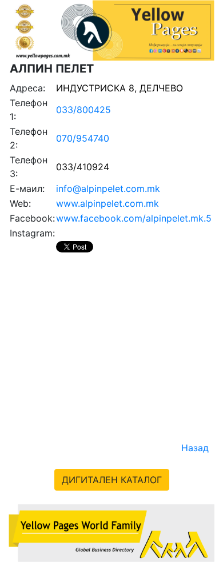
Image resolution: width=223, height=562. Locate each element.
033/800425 (83, 109)
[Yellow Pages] (111, 532)
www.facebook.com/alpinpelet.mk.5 (134, 218)
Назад (195, 447)
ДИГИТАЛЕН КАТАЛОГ (112, 479)
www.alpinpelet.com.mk (107, 203)
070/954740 (82, 138)
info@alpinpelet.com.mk (108, 188)
